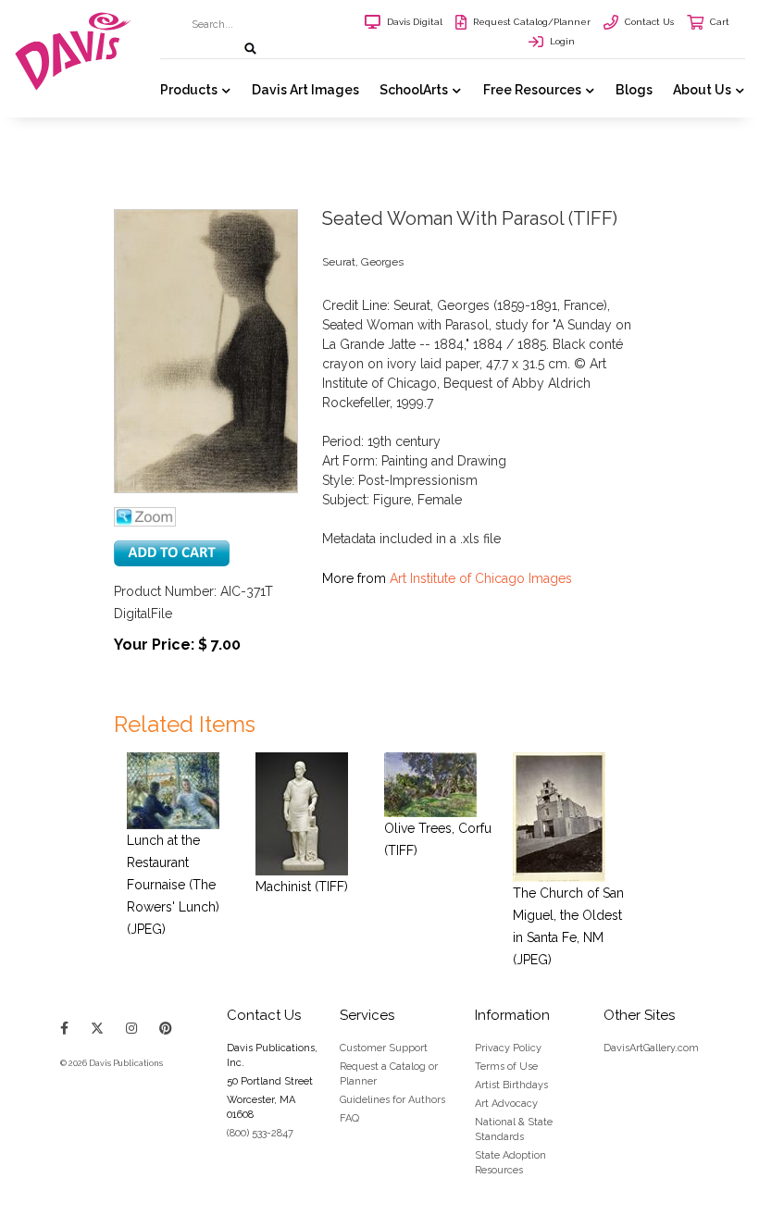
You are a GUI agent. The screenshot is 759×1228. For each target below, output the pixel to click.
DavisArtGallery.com (651, 1048)
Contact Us (649, 22)
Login (562, 41)
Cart (719, 22)
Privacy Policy (508, 1048)
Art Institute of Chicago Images (481, 578)
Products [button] (189, 89)
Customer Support (384, 1048)
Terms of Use (506, 1067)
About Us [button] (702, 89)
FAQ (349, 1118)
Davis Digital (414, 22)
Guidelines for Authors (392, 1100)
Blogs (634, 89)
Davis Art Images (305, 89)
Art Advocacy (506, 1104)
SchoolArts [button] (414, 89)
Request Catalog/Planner (532, 22)
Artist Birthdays (511, 1085)
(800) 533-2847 (260, 1133)
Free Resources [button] (532, 89)
